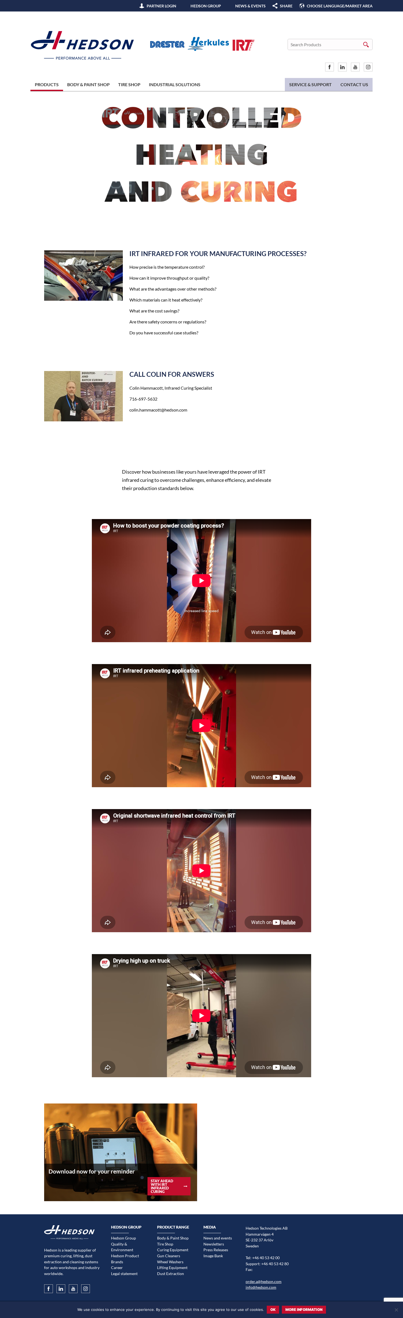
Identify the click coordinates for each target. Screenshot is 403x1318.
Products (47, 84)
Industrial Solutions (174, 84)
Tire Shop (129, 84)
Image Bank (213, 1255)
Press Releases (215, 1249)
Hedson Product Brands (125, 1258)
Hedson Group (206, 6)
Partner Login (161, 6)
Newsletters (213, 1244)
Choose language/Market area (340, 6)
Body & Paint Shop (88, 84)
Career (117, 1267)
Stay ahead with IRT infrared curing (162, 1186)
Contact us (354, 84)
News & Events (250, 6)
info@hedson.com (261, 1287)
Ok (273, 1309)
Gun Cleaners (168, 1255)
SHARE (286, 6)
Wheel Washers (170, 1261)
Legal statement (124, 1273)
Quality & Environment (122, 1247)
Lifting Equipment (172, 1267)
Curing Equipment (172, 1249)
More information (303, 1309)
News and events (217, 1238)
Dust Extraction (170, 1273)
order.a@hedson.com (264, 1281)
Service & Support (310, 84)
